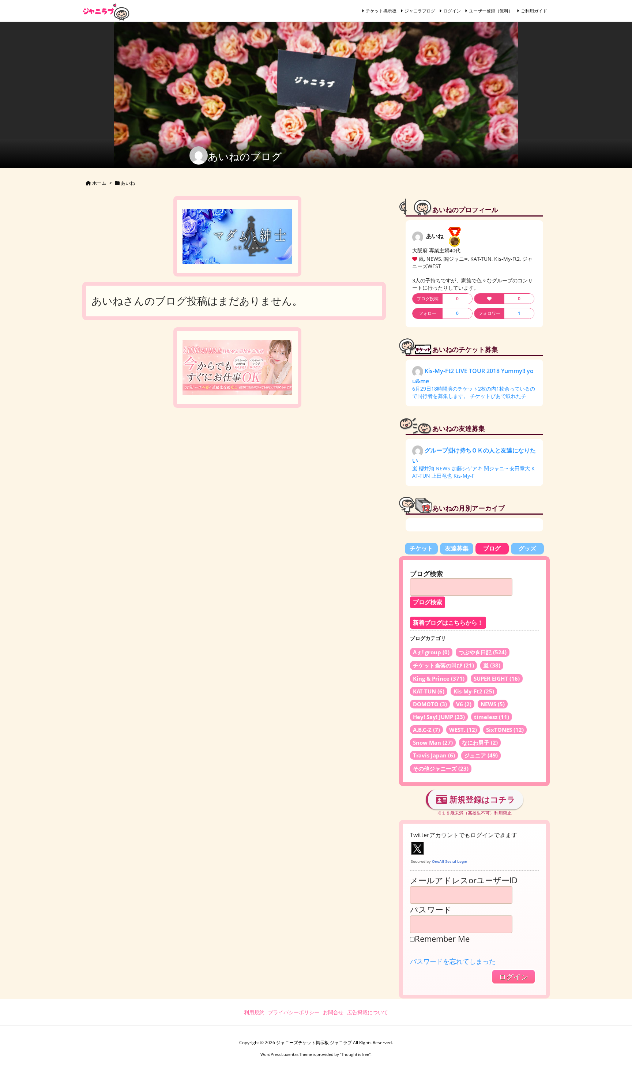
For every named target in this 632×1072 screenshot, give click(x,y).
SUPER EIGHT (497, 678)
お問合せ (333, 1012)
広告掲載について (367, 1012)
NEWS (493, 704)
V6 (463, 704)
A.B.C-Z (426, 729)
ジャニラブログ (420, 11)
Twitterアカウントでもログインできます (463, 835)
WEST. (463, 729)
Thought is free (355, 1054)
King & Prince (438, 678)
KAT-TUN (428, 691)
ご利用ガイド (534, 11)
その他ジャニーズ (441, 768)
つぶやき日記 (483, 652)
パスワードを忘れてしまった (453, 961)
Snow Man (433, 742)
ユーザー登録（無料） (491, 11)
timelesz (491, 717)
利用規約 (254, 1012)
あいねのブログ (245, 156)
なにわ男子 (480, 742)
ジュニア (481, 755)
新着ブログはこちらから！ (448, 623)
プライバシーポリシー (293, 1012)
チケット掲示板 (381, 11)
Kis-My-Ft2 (474, 691)
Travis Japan (434, 755)
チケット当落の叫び (443, 665)
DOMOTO (430, 704)
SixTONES (505, 729)
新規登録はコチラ (481, 799)
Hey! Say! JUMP (439, 717)
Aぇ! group (431, 652)
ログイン (452, 11)
